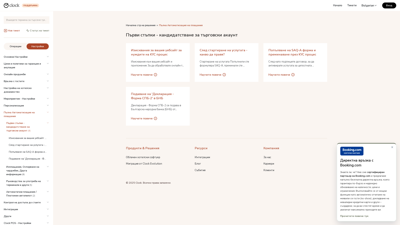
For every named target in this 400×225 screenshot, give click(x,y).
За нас (267, 157)
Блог (198, 163)
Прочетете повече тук (354, 216)
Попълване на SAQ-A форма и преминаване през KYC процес (29, 152)
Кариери (268, 163)
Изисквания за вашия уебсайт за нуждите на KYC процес (29, 138)
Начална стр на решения (140, 25)
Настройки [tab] (37, 46)
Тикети (352, 5)
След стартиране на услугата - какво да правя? (29, 145)
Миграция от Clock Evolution (144, 163)
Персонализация (14, 105)
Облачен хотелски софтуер (143, 157)
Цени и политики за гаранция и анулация (22, 65)
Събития (200, 170)
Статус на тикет (39, 30)
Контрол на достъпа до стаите (22, 202)
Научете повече (142, 75)
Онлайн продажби (15, 74)
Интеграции (11, 209)
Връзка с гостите (14, 81)
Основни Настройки (16, 57)
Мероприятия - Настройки (19, 98)
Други (7, 216)
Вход (389, 5)
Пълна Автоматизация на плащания (19, 114)
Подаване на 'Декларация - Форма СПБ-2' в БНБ (29, 158)
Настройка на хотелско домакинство (18, 90)
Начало (337, 5)
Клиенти (268, 170)
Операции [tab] (15, 46)
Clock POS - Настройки (17, 223)
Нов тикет (14, 30)
